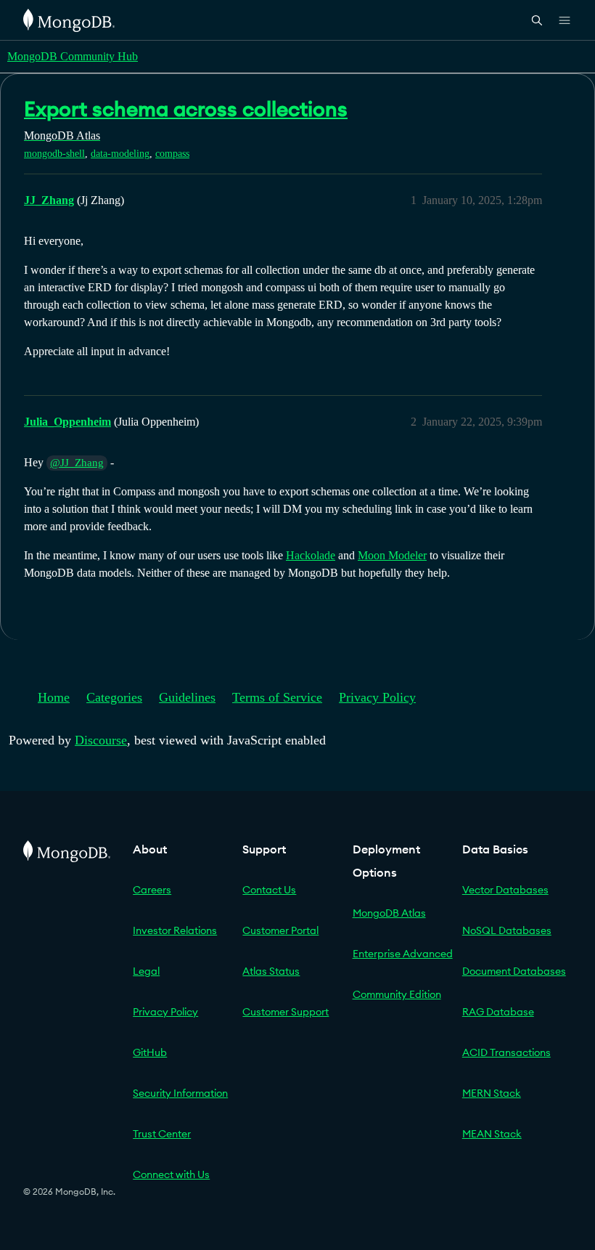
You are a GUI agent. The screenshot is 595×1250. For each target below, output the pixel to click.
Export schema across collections (186, 109)
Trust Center (162, 1133)
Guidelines (187, 697)
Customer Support (285, 1011)
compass (172, 153)
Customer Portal (280, 930)
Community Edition (397, 994)
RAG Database (498, 1011)
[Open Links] (564, 20)
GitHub (150, 1052)
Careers (152, 889)
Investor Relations (175, 930)
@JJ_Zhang (77, 462)
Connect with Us (171, 1174)
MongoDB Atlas (389, 913)
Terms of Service (277, 697)
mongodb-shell (54, 153)
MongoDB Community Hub (72, 56)
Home (54, 697)
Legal (146, 971)
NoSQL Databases (506, 930)
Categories (114, 697)
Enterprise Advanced (403, 953)
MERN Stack (491, 1093)
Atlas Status (271, 971)
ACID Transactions (506, 1052)
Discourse (101, 740)
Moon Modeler (392, 555)
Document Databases (514, 971)
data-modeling (120, 153)
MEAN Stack (492, 1133)
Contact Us (269, 889)
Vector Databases (505, 889)
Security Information (180, 1093)
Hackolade (310, 555)
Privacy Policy (377, 697)
